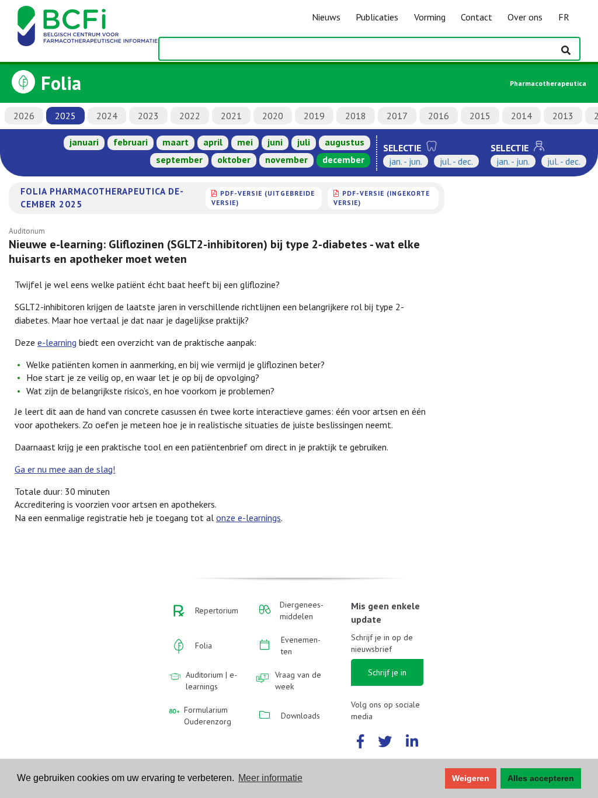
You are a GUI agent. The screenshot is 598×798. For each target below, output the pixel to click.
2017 (397, 116)
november (286, 159)
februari (130, 142)
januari (84, 142)
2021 (231, 116)
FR (563, 17)
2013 (562, 116)
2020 (272, 116)
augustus (344, 142)
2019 (314, 116)
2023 (148, 116)
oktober (234, 159)
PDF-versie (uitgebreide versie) (263, 198)
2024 (106, 116)
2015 (480, 116)
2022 (189, 116)
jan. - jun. (405, 161)
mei (245, 142)
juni (275, 142)
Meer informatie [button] (270, 778)
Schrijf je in (387, 672)
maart (175, 142)
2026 (23, 116)
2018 (355, 116)
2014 (521, 116)
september (179, 159)
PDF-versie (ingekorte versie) (381, 198)
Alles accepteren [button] (540, 778)
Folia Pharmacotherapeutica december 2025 (101, 197)
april (212, 142)
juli (303, 142)
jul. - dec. (456, 161)
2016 (438, 116)
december (343, 159)
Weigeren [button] (470, 778)
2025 (65, 116)
